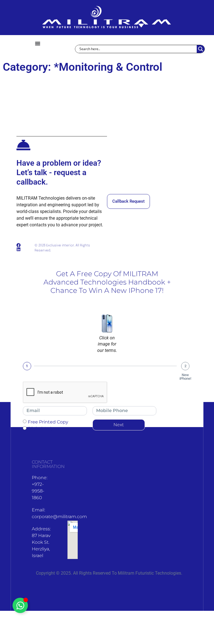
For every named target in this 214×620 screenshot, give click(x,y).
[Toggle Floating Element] (20, 605)
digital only (41, 428)
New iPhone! (185, 376)
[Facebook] (18, 245)
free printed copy (48, 421)
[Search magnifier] (201, 49)
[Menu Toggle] (37, 43)
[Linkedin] (18, 249)
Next (118, 424)
